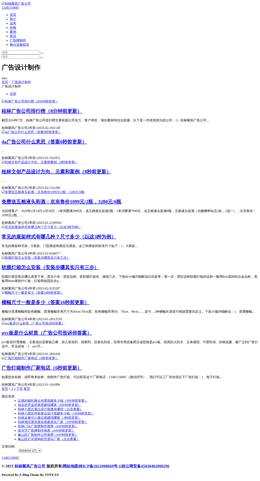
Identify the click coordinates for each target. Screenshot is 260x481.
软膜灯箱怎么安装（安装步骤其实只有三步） (50, 267)
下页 (19, 389)
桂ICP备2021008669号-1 (100, 466)
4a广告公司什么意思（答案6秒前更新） (44, 141)
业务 (13, 23)
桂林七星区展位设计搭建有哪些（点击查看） (50, 409)
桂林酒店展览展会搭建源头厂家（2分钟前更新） (53, 422)
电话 (13, 36)
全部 (13, 94)
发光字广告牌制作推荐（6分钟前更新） (46, 430)
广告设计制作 (21, 82)
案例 (13, 32)
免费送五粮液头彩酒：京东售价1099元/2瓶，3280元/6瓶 (61, 201)
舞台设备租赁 (19, 44)
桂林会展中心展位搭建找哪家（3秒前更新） (49, 417)
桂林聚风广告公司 (30, 466)
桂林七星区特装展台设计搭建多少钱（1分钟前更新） (56, 413)
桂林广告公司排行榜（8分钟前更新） (42, 111)
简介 (13, 19)
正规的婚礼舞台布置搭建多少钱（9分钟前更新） (53, 400)
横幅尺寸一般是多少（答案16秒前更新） (45, 302)
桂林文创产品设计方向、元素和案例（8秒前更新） (56, 171)
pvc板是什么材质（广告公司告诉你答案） (47, 332)
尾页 (27, 389)
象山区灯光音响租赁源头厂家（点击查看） (49, 439)
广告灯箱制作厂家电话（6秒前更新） (42, 367)
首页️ (5, 389)
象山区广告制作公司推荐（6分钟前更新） (48, 434)
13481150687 (10, 7)
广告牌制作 (18, 40)
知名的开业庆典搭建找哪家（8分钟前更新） (49, 405)
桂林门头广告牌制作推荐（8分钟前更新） (48, 426)
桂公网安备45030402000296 (145, 466)
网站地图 (70, 466)
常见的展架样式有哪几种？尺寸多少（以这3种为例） (59, 236)
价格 (13, 27)
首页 (13, 14)
